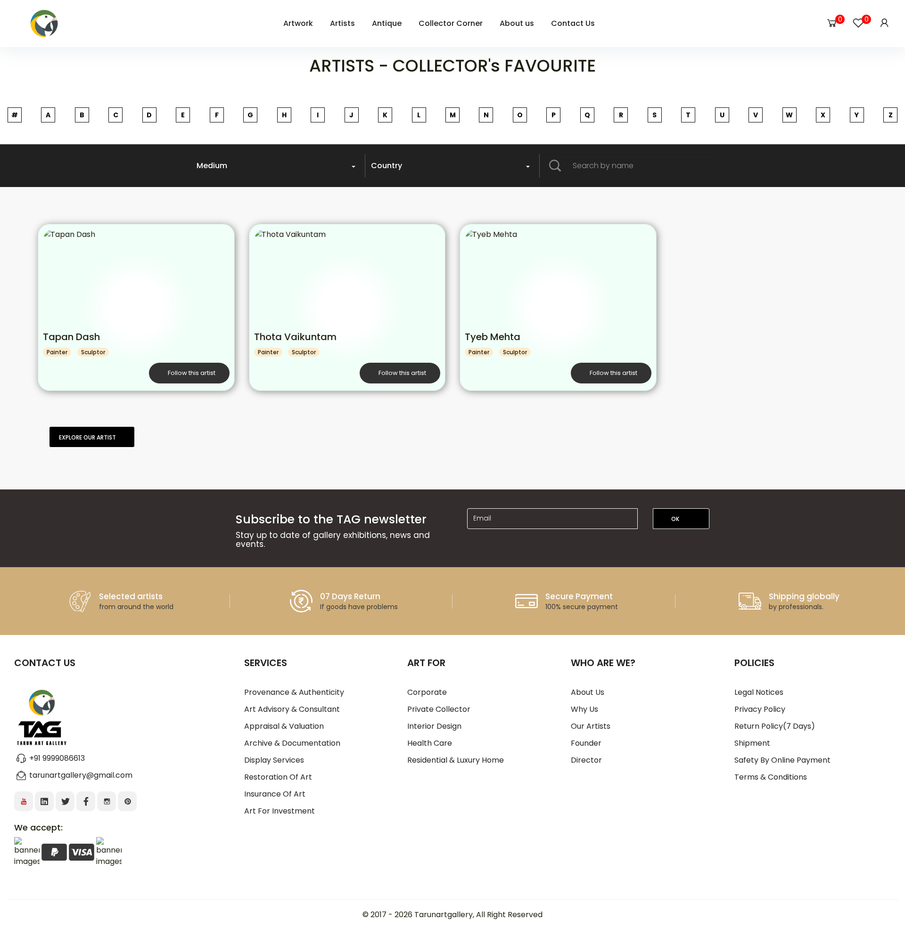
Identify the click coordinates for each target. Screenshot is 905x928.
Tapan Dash (71, 336)
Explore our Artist (87, 437)
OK (676, 519)
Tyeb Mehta (492, 336)
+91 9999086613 (57, 758)
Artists (342, 23)
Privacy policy (759, 709)
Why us (584, 709)
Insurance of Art (274, 794)
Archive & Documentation (292, 743)
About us (587, 692)
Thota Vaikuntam (295, 336)
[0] (832, 23)
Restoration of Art (278, 777)
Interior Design (434, 726)
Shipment (752, 743)
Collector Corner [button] (451, 23)
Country (386, 165)
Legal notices (758, 692)
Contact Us (573, 23)
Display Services (274, 760)
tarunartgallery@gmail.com (80, 775)
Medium (212, 165)
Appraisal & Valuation (284, 726)
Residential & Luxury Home (455, 760)
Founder (586, 743)
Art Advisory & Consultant (292, 709)
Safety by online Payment (782, 760)
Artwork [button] (298, 23)
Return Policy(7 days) (774, 726)
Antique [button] (387, 23)
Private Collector (438, 709)
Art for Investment (279, 811)
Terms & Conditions (770, 777)
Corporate (427, 692)
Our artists (590, 726)
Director (586, 760)
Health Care (429, 743)
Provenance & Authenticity (294, 692)
